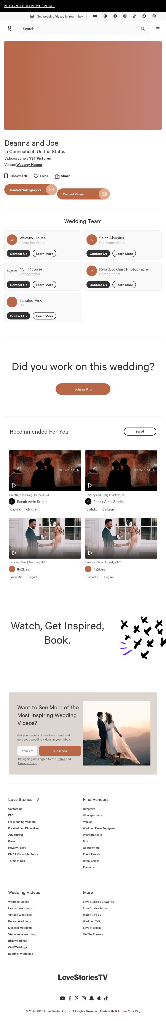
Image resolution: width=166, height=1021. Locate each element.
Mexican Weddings (20, 927)
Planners (88, 867)
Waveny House (29, 164)
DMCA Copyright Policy (23, 854)
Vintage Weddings (20, 914)
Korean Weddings (19, 921)
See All (140, 431)
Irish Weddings (17, 940)
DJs (85, 841)
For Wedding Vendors (21, 822)
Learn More (44, 253)
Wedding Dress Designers (99, 828)
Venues (87, 822)
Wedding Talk (92, 921)
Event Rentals (91, 854)
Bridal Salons (91, 861)
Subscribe (60, 751)
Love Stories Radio (95, 908)
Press (11, 841)
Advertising (15, 835)
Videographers (92, 815)
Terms (61, 759)
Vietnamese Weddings (22, 934)
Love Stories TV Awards (98, 901)
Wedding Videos (18, 901)
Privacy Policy (27, 763)
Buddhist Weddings (20, 953)
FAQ (11, 815)
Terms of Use (16, 861)
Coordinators (91, 848)
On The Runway (93, 934)
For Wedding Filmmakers (24, 828)
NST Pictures (40, 158)
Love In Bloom (92, 927)
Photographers (92, 835)
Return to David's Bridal (29, 6)
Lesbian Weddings (20, 908)
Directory (89, 809)
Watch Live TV (92, 914)
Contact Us (18, 253)
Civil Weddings (17, 947)
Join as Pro (83, 389)
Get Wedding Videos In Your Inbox (60, 16)
